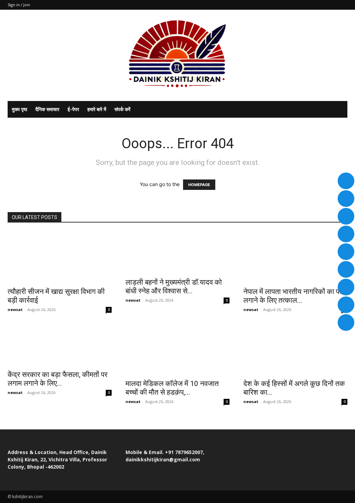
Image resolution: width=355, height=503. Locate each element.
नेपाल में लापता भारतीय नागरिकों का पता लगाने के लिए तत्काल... (294, 295)
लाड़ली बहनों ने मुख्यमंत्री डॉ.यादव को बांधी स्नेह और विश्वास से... (173, 286)
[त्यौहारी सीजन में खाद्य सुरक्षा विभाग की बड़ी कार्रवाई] (60, 257)
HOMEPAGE (199, 184)
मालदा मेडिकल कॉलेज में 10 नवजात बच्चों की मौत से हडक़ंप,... (172, 387)
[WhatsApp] (342, 5)
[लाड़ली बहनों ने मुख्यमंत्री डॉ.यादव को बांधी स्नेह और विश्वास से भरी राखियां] (177, 253)
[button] (339, 110)
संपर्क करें (122, 109)
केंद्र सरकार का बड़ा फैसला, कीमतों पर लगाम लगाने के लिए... (57, 378)
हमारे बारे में (96, 109)
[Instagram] (331, 5)
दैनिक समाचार (47, 109)
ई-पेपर (73, 109)
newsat (15, 309)
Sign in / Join (19, 4)
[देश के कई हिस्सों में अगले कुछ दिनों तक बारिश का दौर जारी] (295, 349)
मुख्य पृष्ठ (19, 109)
